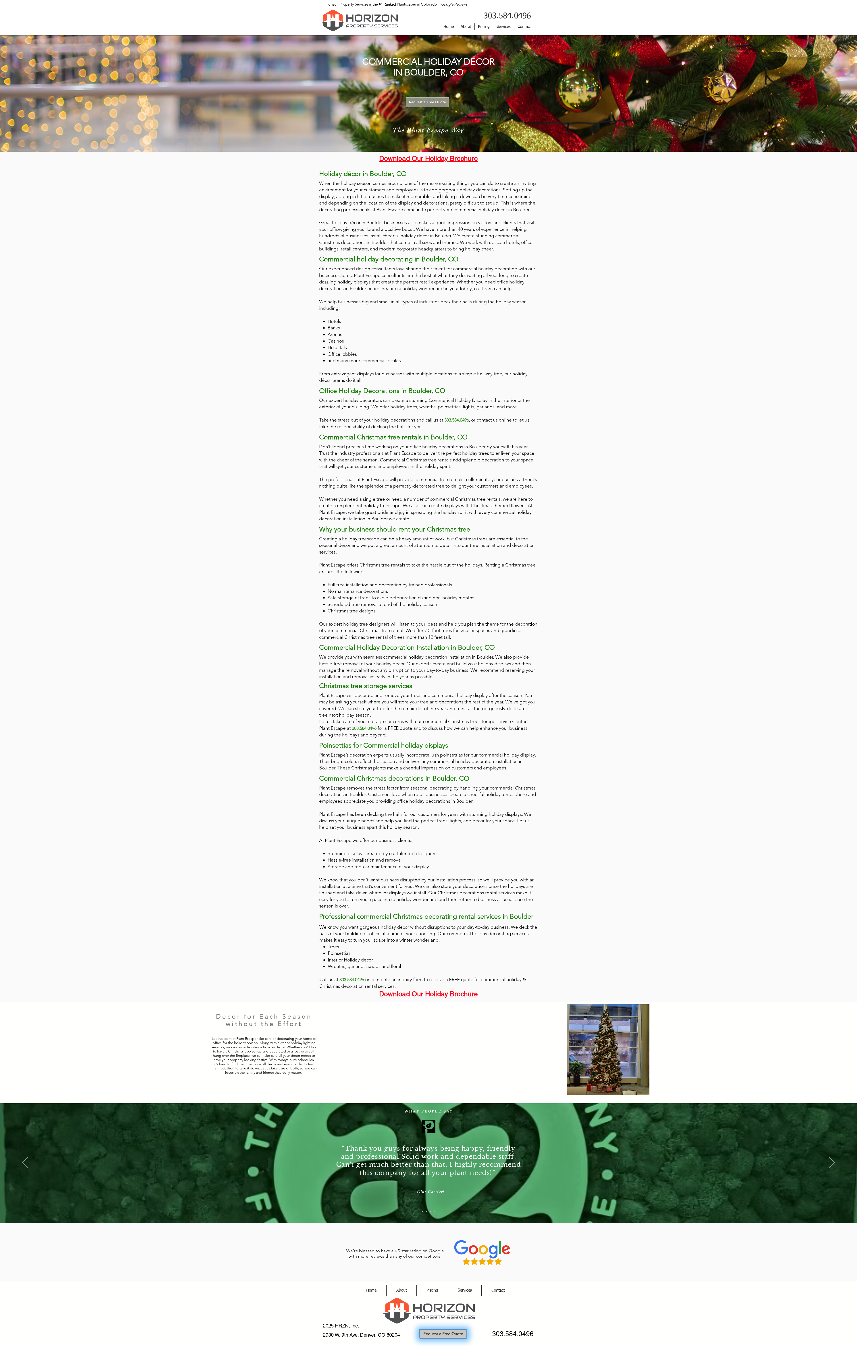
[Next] (832, 1163)
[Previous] (25, 1163)
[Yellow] (430, 1211)
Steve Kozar (431, 1192)
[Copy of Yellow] (434, 1211)
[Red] (422, 1211)
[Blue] (426, 1211)
